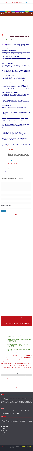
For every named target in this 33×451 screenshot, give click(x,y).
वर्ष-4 (14, 367)
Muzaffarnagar (16, 2)
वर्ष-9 (19, 367)
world (8, 365)
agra (1, 355)
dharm (24, 355)
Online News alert (23, 361)
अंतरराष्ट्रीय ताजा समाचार (13, 365)
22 (25, 381)
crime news (19, 355)
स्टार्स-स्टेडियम (22, 12)
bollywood (8, 355)
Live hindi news (27, 357)
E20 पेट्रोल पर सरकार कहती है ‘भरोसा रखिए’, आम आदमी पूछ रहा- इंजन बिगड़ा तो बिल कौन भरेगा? (18, 335)
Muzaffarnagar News (22, 360)
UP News (20, 2)
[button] (24, 12)
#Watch (9, 317)
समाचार (22, 367)
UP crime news (12, 363)
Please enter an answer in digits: (6, 205)
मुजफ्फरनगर (25, 365)
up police (26, 363)
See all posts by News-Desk (12, 163)
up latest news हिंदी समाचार (18, 363)
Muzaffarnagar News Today (6, 361)
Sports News (3, 434)
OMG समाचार (18, 361)
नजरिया (6, 14)
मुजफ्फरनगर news (4, 367)
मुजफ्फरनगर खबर (10, 367)
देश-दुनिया (9, 12)
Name (2, 192)
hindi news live (29, 355)
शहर (6, 12)
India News (13, 357)
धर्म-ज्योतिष (17, 12)
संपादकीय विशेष (3, 432)
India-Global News (4, 430)
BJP (5, 355)
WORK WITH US (3, 442)
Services (7, 2)
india (9, 357)
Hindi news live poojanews (4, 357)
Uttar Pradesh (30, 363)
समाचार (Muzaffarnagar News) (27, 367)
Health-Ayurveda (3, 438)
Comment (3, 180)
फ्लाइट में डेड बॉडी (15, 42)
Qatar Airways (4, 44)
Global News (11, 2)
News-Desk (4, 39)
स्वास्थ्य (27, 12)
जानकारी (18, 413)
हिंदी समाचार (3, 369)
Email (2, 196)
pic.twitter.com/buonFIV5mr (27, 322)
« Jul (16, 387)
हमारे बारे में (11, 14)
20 (16, 381)
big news (3, 355)
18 (7, 381)
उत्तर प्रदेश (13, 12)
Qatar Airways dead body (5, 42)
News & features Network (26, 446)
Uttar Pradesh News (4, 428)
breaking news (14, 355)
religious (9, 363)
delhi (22, 355)
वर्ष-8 (18, 367)
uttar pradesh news (3, 365)
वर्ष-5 (15, 367)
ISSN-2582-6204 (18, 357)
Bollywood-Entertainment (5, 440)
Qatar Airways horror (10, 42)
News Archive (3, 436)
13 (16, 380)
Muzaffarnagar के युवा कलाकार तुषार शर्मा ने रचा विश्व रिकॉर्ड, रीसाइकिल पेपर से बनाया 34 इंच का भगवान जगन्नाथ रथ (18, 350)
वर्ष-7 (17, 367)
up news (23, 363)
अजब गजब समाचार (19, 365)
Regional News (4, 363)
